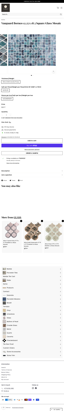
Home (3, 19)
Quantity (4, 112)
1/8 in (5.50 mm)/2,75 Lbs (11, 82)
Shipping (3, 137)
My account (5, 379)
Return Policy (5, 372)
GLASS (17, 217)
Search (3, 367)
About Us (4, 377)
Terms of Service (6, 370)
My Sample (57, 409)
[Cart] (58, 7)
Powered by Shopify (18, 407)
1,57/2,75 (5, 90)
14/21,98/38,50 (7, 99)
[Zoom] (53, 71)
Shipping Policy (5, 375)
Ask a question (6, 175)
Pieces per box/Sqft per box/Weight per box (17, 95)
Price (3, 104)
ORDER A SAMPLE (32, 153)
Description (5, 171)
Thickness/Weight (7, 79)
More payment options (32, 149)
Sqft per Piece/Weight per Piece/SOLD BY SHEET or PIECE (21, 87)
